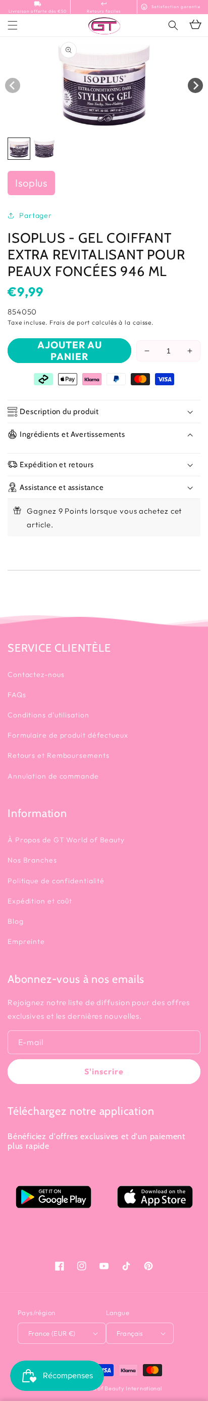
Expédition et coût (40, 901)
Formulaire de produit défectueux (68, 735)
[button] (173, 25)
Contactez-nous (36, 674)
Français (130, 1333)
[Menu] (13, 25)
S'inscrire (104, 1071)
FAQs (17, 694)
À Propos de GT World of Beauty (66, 839)
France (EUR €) (52, 1333)
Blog (16, 921)
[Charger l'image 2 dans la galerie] (44, 149)
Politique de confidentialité (56, 880)
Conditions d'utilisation (48, 714)
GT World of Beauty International (116, 1388)
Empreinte (26, 941)
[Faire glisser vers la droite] (195, 85)
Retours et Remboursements (59, 755)
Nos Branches (32, 860)
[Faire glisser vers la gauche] (12, 85)
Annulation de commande (53, 776)
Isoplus (31, 182)
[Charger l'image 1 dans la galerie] (19, 149)
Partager (35, 215)
